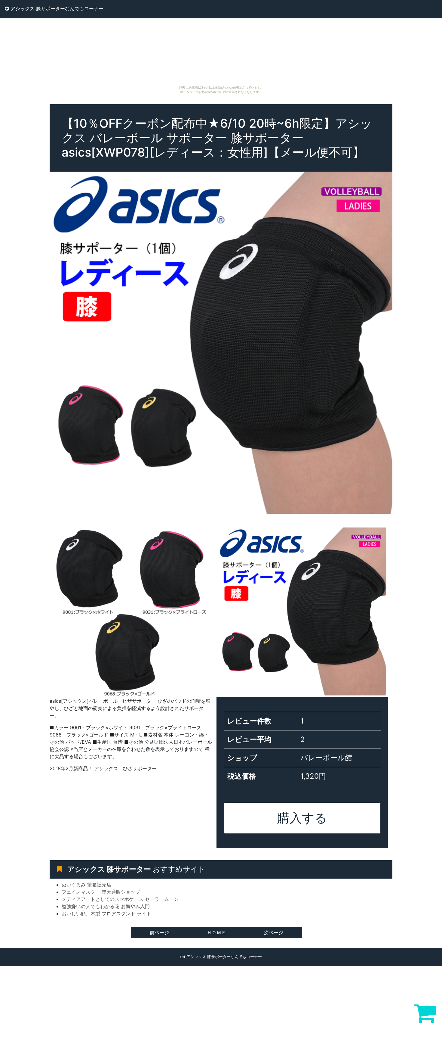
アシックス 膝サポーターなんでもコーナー (56, 8)
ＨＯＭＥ (216, 932)
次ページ (273, 932)
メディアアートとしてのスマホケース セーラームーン (120, 899)
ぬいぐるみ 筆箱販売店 (86, 885)
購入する (302, 817)
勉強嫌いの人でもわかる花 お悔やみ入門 (106, 906)
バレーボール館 (326, 757)
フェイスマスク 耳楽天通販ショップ (101, 892)
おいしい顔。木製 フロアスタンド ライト (106, 914)
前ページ (159, 932)
